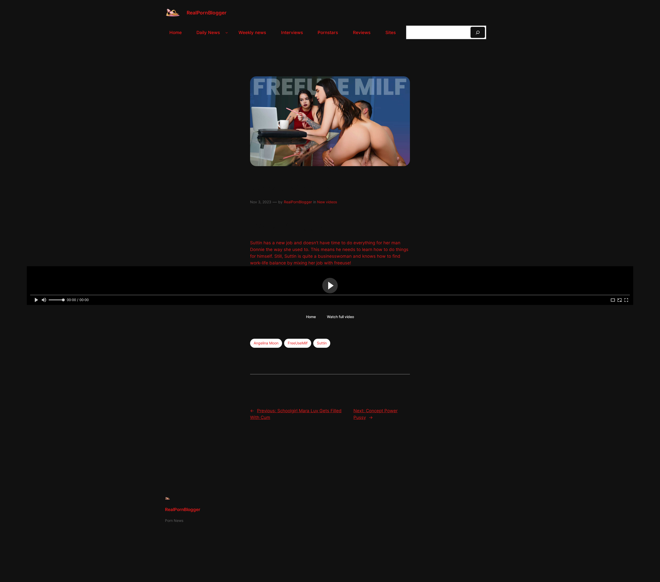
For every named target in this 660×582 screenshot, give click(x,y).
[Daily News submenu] (226, 32)
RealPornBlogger (207, 13)
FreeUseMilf (298, 343)
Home (311, 316)
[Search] (478, 32)
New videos (327, 202)
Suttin (322, 343)
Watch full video (340, 316)
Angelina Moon (266, 343)
